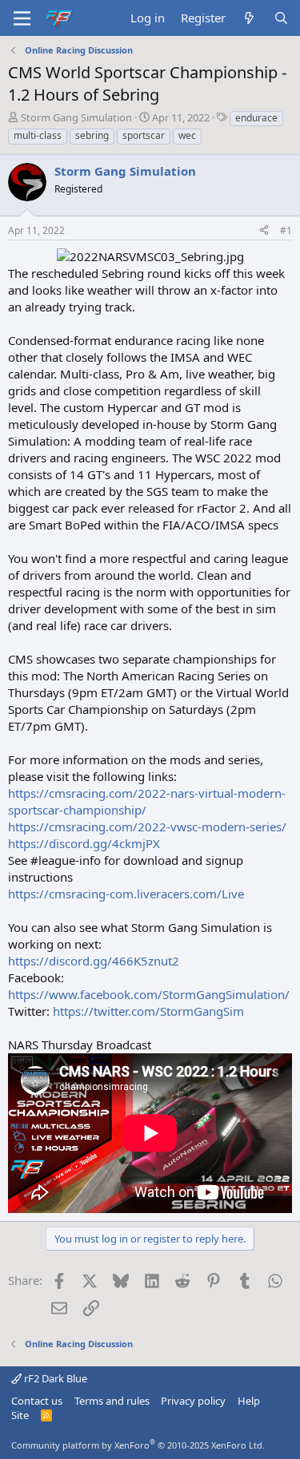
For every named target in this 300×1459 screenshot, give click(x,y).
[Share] (264, 231)
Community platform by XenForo (138, 1445)
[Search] (281, 18)
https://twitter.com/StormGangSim (148, 1011)
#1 (286, 230)
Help (249, 1401)
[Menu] (22, 18)
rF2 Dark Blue (54, 1378)
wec (187, 135)
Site (20, 1415)
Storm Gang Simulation (76, 117)
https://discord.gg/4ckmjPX (84, 843)
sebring (92, 135)
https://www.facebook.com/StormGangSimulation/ (149, 994)
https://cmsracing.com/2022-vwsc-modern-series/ (147, 827)
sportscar (143, 135)
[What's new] (249, 18)
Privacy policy (193, 1401)
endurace (256, 118)
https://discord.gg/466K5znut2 (93, 961)
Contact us (36, 1401)
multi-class (38, 135)
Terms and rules (112, 1401)
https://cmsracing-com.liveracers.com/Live (126, 894)
